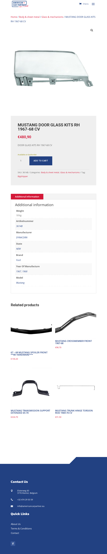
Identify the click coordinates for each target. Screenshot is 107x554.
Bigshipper (23, 176)
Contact (15, 533)
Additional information (27, 196)
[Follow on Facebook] (13, 543)
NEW (18, 248)
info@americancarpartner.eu (30, 506)
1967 (18, 271)
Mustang (20, 282)
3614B (19, 226)
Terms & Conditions (21, 528)
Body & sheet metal (29, 16)
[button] (91, 30)
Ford (18, 260)
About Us (16, 524)
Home (14, 16)
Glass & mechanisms (52, 16)
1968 (24, 271)
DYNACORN (21, 237)
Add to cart (41, 161)
